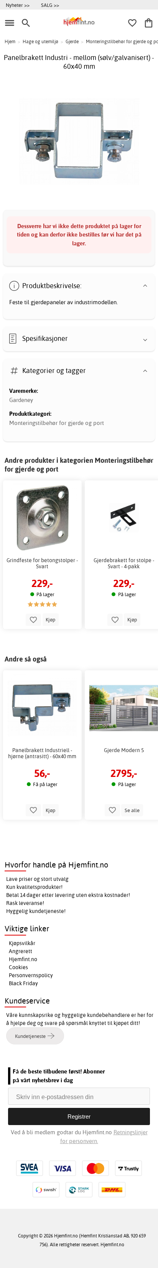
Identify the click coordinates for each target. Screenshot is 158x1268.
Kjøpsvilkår (22, 943)
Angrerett (20, 951)
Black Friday (23, 983)
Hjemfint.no (23, 959)
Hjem (10, 41)
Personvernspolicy (31, 975)
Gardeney (21, 400)
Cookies (18, 967)
